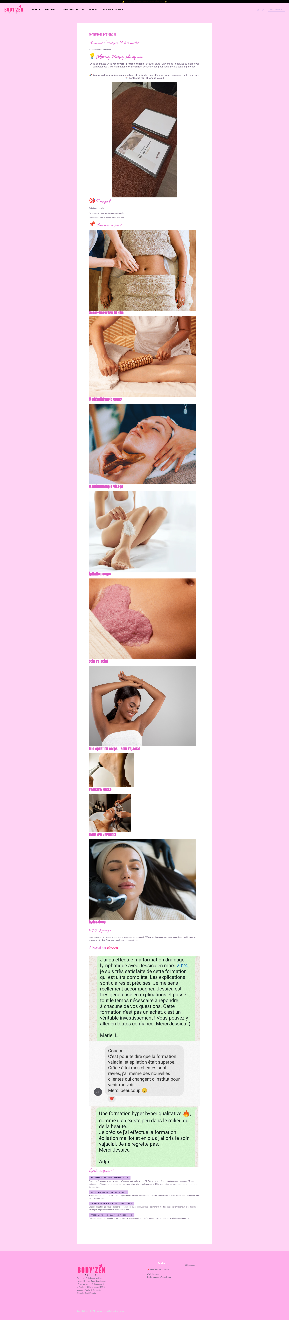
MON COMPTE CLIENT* (113, 9)
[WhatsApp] (262, 10)
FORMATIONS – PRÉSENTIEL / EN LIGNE (80, 9)
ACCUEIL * (35, 9)
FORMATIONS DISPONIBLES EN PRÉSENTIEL (145, 2)
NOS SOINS (50, 9)
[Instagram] (257, 10)
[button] (56, 9)
